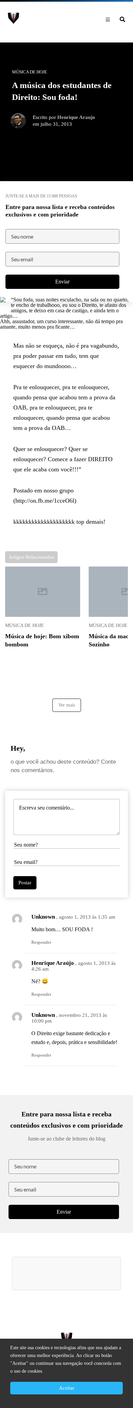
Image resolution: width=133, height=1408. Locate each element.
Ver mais (66, 705)
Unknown (43, 917)
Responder (41, 942)
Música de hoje (24, 625)
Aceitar (66, 1388)
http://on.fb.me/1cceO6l (44, 500)
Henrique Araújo (52, 963)
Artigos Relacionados (31, 557)
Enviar (62, 281)
